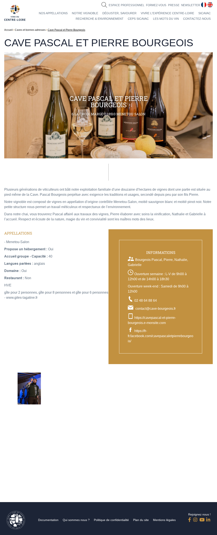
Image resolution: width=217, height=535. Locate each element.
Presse (173, 5)
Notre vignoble (85, 13)
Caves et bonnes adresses (30, 29)
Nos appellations (53, 13)
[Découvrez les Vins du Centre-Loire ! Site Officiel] (14, 13)
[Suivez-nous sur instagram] (195, 518)
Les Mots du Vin (166, 18)
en (209, 4)
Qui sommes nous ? (76, 520)
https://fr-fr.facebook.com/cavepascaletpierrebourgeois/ (160, 336)
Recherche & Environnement (100, 18)
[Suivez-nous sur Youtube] (201, 518)
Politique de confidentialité (111, 520)
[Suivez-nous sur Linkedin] (208, 518)
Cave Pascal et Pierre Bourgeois (66, 29)
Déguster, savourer (119, 13)
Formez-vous (156, 5)
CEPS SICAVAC (138, 18)
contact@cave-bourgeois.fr (155, 308)
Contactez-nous (197, 18)
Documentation (48, 520)
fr (202, 4)
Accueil (8, 29)
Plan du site (141, 520)
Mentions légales (164, 520)
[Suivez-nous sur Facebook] (190, 518)
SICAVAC (204, 13)
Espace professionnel (126, 5)
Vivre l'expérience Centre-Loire (167, 13)
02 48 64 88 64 (145, 300)
